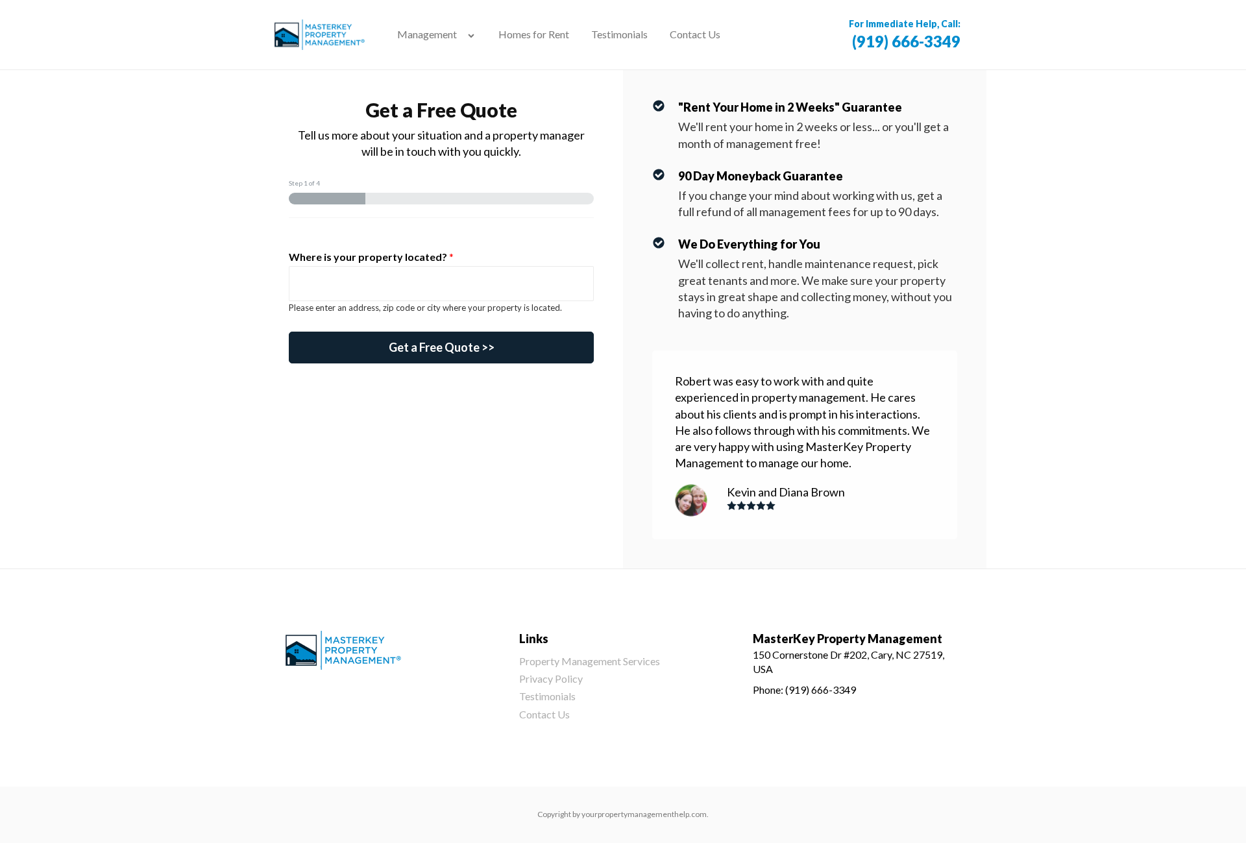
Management (427, 34)
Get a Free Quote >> (442, 347)
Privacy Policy (551, 678)
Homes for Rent (533, 34)
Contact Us (695, 34)
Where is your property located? (371, 256)
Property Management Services (589, 661)
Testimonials (619, 34)
